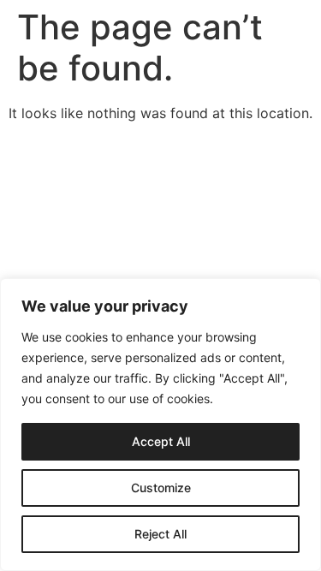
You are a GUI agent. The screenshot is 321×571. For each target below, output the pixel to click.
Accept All (161, 441)
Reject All (160, 533)
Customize (161, 487)
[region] (160, 424)
